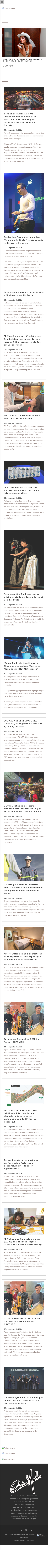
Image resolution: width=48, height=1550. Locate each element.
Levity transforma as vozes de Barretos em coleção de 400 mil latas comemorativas (22, 490)
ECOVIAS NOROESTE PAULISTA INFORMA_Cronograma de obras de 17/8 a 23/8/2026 (23, 724)
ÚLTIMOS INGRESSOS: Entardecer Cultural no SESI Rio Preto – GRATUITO (22, 1321)
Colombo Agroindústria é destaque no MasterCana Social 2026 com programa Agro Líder (23, 1400)
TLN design (30, 1540)
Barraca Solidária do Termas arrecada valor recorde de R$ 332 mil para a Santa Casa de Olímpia (22, 809)
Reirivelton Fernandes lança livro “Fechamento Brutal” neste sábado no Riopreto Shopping (23, 240)
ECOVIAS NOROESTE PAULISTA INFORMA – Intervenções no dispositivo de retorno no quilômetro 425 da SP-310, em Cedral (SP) (20, 1116)
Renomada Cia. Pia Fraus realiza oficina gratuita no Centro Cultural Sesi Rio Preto (23, 597)
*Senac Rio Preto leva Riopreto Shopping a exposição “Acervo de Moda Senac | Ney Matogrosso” (22, 666)
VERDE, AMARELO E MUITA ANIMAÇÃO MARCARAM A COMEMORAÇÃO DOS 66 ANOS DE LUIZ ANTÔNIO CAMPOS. (23, 61)
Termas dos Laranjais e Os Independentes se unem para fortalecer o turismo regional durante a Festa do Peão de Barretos (20, 119)
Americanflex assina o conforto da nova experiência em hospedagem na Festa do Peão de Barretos (23, 957)
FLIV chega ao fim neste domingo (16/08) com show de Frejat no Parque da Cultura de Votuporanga (23, 1242)
